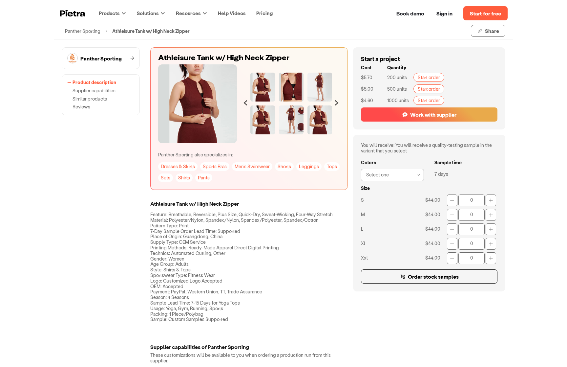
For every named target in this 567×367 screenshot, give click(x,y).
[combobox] (390, 174)
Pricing (264, 13)
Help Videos (232, 13)
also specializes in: (195, 154)
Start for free (485, 13)
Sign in (444, 13)
